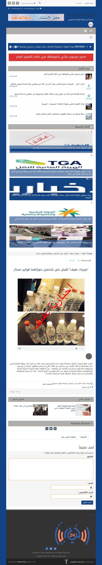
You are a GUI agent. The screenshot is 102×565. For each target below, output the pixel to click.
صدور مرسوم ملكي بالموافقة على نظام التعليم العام (51, 57)
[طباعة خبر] (76, 348)
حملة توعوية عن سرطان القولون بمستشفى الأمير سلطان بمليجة (60, 114)
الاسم (90, 483)
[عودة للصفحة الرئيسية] (72, 533)
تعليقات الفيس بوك (68, 437)
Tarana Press (21, 562)
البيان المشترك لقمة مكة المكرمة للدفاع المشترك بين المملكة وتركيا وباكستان (62, 148)
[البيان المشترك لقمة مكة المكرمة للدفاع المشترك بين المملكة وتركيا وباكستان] (51, 142)
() (11, 391)
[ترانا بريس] (66, 562)
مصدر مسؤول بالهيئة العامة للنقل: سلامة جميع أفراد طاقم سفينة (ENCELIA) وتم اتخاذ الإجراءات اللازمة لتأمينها (51, 196)
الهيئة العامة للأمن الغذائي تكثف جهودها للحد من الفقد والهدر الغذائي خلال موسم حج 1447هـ (54, 242)
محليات (91, 514)
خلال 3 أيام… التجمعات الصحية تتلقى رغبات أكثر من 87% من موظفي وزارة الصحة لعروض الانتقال (47, 84)
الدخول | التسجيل (28, 3)
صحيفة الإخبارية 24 (81, 15)
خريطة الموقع (89, 3)
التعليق (90, 456)
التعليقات (83, 437)
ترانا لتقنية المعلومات (77, 562)
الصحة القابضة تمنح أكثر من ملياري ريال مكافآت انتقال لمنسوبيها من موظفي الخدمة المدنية (49, 94)
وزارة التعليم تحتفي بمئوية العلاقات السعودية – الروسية (63, 104)
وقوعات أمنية (87, 253)
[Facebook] (17, 3)
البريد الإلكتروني (85, 492)
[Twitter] (14, 3)
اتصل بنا (78, 3)
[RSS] (10, 3)
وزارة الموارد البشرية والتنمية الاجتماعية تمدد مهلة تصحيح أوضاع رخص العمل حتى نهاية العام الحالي (53, 219)
